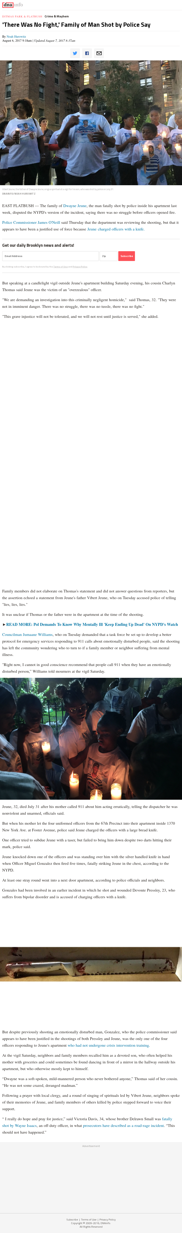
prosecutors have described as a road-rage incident (123, 1125)
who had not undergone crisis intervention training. (109, 1045)
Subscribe (72, 1219)
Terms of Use (60, 266)
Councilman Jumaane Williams (27, 634)
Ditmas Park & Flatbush (22, 16)
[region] (91, 1178)
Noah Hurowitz (16, 36)
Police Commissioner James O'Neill (31, 222)
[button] (75, 53)
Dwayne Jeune (75, 205)
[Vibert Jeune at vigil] (91, 122)
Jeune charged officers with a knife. (116, 229)
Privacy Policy (80, 266)
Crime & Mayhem (57, 16)
